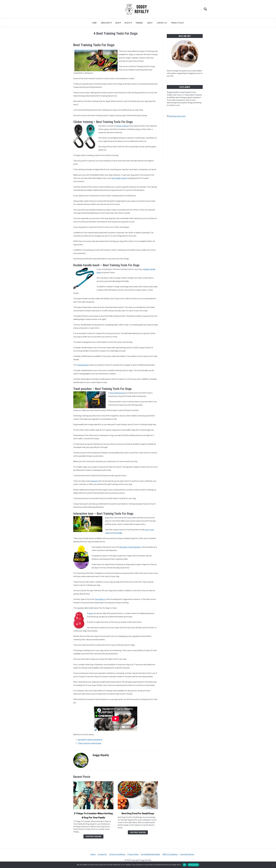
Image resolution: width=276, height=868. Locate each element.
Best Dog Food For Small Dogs (138, 813)
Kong (91, 613)
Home (94, 23)
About (150, 23)
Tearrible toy (100, 599)
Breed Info (105, 23)
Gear (117, 23)
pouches (94, 481)
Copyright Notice (187, 854)
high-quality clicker (119, 178)
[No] (273, 865)
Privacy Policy (177, 23)
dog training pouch (117, 393)
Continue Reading (93, 836)
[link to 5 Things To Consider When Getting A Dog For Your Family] (93, 795)
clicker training (122, 126)
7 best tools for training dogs (89, 743)
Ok (185, 865)
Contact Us (162, 23)
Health (127, 23)
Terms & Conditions (117, 854)
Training (139, 23)
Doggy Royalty (101, 755)
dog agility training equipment (90, 740)
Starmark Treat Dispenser (130, 547)
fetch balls (117, 533)
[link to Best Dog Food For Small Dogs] (138, 795)
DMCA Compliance (170, 854)
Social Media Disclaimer (150, 854)
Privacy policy (193, 865)
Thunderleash (83, 365)
